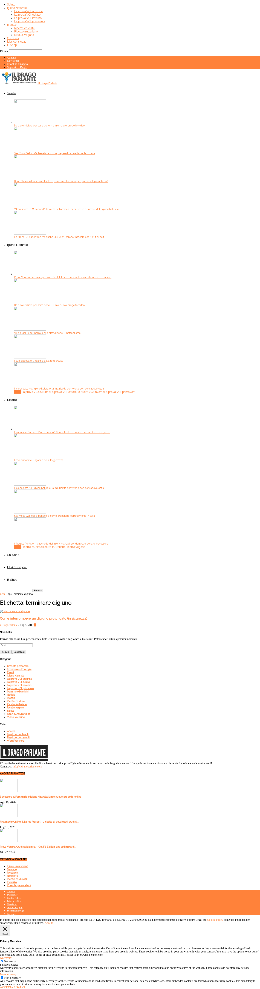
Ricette (11, 24)
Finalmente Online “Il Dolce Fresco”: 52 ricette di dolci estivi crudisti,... (39, 821)
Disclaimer (12, 894)
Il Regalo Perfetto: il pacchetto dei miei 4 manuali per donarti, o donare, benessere (61, 543)
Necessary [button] (5, 957)
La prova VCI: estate (27, 14)
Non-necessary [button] (8, 974)
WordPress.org (15, 740)
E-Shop (12, 45)
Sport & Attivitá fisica (18, 713)
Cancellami (19, 652)
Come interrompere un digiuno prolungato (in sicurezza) (43, 618)
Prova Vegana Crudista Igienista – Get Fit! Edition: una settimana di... (38, 846)
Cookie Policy (14, 898)
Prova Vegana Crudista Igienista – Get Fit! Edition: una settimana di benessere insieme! (62, 277)
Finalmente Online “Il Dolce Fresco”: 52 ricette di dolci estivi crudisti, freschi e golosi (62, 432)
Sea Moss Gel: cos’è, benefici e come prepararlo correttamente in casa (54, 153)
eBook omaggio (14, 907)
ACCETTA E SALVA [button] (12, 987)
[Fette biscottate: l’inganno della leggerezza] (30, 357)
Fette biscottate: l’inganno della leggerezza (38, 360)
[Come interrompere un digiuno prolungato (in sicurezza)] (15, 611)
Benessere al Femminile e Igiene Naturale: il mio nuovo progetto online (40, 796)
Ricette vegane (24, 35)
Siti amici (11, 914)
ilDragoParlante (9, 624)
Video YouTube (16, 717)
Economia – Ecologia (19, 669)
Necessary (10, 961)
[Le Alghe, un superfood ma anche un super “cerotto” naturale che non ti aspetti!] (30, 233)
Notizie (11, 694)
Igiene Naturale (17, 8)
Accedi (11, 731)
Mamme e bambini (17, 691)
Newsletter (13, 60)
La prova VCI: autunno (28, 11)
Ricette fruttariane (26, 31)
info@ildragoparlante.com (27, 766)
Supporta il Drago (17, 67)
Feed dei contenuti (17, 734)
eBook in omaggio (17, 63)
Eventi (10, 672)
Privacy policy (14, 901)
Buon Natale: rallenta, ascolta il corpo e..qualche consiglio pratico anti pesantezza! (61, 181)
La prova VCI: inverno (28, 18)
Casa (2, 593)
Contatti (11, 57)
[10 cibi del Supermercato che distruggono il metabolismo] (30, 329)
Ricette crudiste (24, 28)
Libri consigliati (16, 41)
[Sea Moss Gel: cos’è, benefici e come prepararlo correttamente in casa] (30, 150)
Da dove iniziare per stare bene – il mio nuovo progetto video (49, 125)
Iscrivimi (5, 652)
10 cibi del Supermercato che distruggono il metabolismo (47, 332)
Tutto (17, 392)
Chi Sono (13, 38)
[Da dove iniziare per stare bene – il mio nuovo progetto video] (30, 122)
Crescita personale (17, 666)
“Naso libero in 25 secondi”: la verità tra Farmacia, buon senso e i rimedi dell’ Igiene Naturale (66, 209)
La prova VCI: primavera (29, 21)
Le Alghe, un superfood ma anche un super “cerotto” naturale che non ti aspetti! (59, 237)
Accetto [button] (49, 922)
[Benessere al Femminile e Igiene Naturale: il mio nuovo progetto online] (9, 791)
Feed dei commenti (18, 737)
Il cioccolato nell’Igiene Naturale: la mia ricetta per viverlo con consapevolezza (59, 388)
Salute (11, 4)
